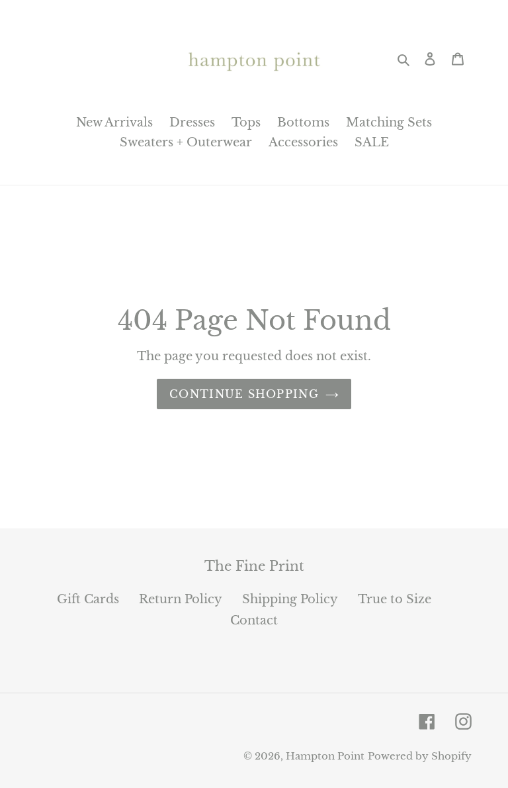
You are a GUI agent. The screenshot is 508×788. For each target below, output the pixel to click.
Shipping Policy (290, 599)
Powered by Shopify (420, 756)
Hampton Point (325, 756)
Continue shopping (244, 394)
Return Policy (180, 599)
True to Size (394, 599)
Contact (254, 620)
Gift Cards (88, 599)
